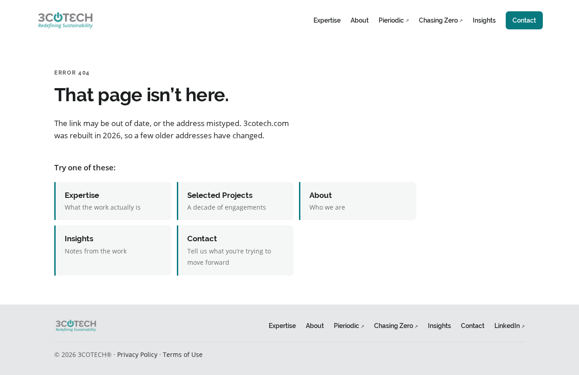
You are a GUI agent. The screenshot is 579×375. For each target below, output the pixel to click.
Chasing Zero (441, 20)
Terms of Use (183, 354)
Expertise (327, 20)
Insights (484, 20)
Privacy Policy (137, 354)
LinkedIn (509, 325)
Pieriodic (394, 20)
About (360, 20)
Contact (524, 20)
